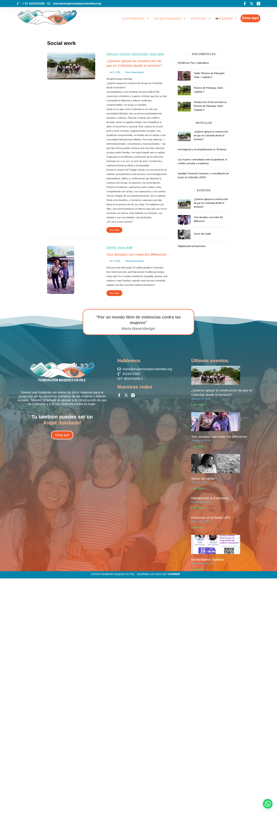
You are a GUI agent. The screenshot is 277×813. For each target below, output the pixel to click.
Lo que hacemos (167, 18)
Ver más (114, 230)
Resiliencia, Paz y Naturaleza (193, 62)
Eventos (125, 54)
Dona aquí (250, 18)
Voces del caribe (202, 233)
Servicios (198, 18)
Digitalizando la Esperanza (192, 246)
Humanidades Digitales (207, 559)
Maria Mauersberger (134, 72)
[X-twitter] (251, 3)
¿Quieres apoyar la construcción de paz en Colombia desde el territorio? (211, 135)
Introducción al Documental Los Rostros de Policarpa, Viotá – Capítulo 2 (210, 106)
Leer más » (198, 404)
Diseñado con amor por (158, 574)
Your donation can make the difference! (136, 254)
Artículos (112, 54)
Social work (156, 54)
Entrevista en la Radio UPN (210, 517)
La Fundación (133, 18)
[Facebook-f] (245, 3)
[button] (268, 804)
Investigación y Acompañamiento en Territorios (202, 149)
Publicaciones (139, 54)
